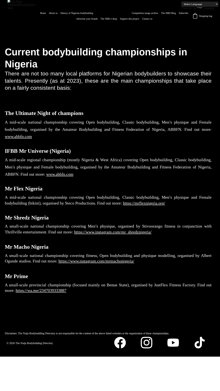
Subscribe (183, 13)
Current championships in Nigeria (112, 13)
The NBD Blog (168, 13)
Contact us (147, 19)
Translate (208, 8)
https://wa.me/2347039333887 (41, 290)
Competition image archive (145, 13)
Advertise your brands (87, 19)
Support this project (129, 19)
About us (53, 13)
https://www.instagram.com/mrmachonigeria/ (96, 261)
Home (43, 13)
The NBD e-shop (109, 19)
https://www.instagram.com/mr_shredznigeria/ (113, 232)
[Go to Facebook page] (121, 342)
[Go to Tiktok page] (199, 342)
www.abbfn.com (18, 136)
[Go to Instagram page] (148, 342)
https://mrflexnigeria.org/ (144, 203)
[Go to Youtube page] (174, 342)
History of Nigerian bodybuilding (76, 13)
